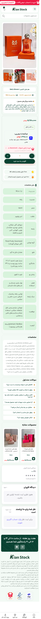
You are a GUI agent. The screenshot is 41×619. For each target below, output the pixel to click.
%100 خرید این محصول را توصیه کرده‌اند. (18, 177)
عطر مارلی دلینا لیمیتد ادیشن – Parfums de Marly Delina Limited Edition (11, 452)
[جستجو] (3, 16)
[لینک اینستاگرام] (22, 547)
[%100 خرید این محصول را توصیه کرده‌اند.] (32, 177)
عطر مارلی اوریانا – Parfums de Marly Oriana (28, 451)
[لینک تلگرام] (17, 547)
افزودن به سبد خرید (19, 161)
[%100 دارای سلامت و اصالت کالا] (32, 171)
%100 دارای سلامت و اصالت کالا (18, 172)
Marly (7, 95)
